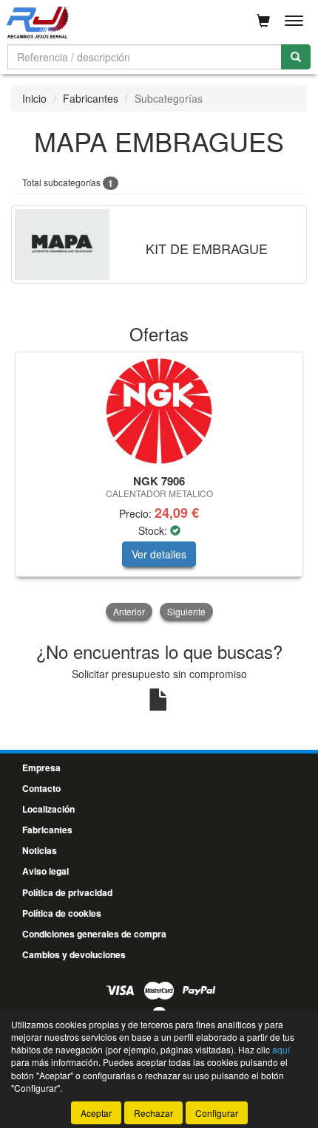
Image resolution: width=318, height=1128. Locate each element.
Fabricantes (90, 98)
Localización (48, 809)
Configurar (216, 1113)
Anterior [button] (129, 611)
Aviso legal (45, 871)
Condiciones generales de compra (94, 933)
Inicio (34, 98)
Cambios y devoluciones (74, 954)
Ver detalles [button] (159, 554)
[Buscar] (296, 56)
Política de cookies (61, 913)
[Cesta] (263, 20)
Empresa (41, 767)
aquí (281, 1049)
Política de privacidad (67, 892)
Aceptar (96, 1113)
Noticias (39, 850)
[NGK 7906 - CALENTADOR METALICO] (159, 410)
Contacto (41, 788)
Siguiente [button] (186, 611)
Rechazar (153, 1113)
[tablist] (159, 487)
